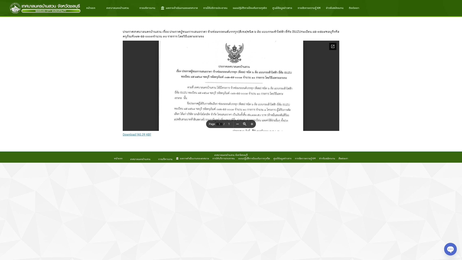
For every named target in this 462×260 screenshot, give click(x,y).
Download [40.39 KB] (137, 134)
